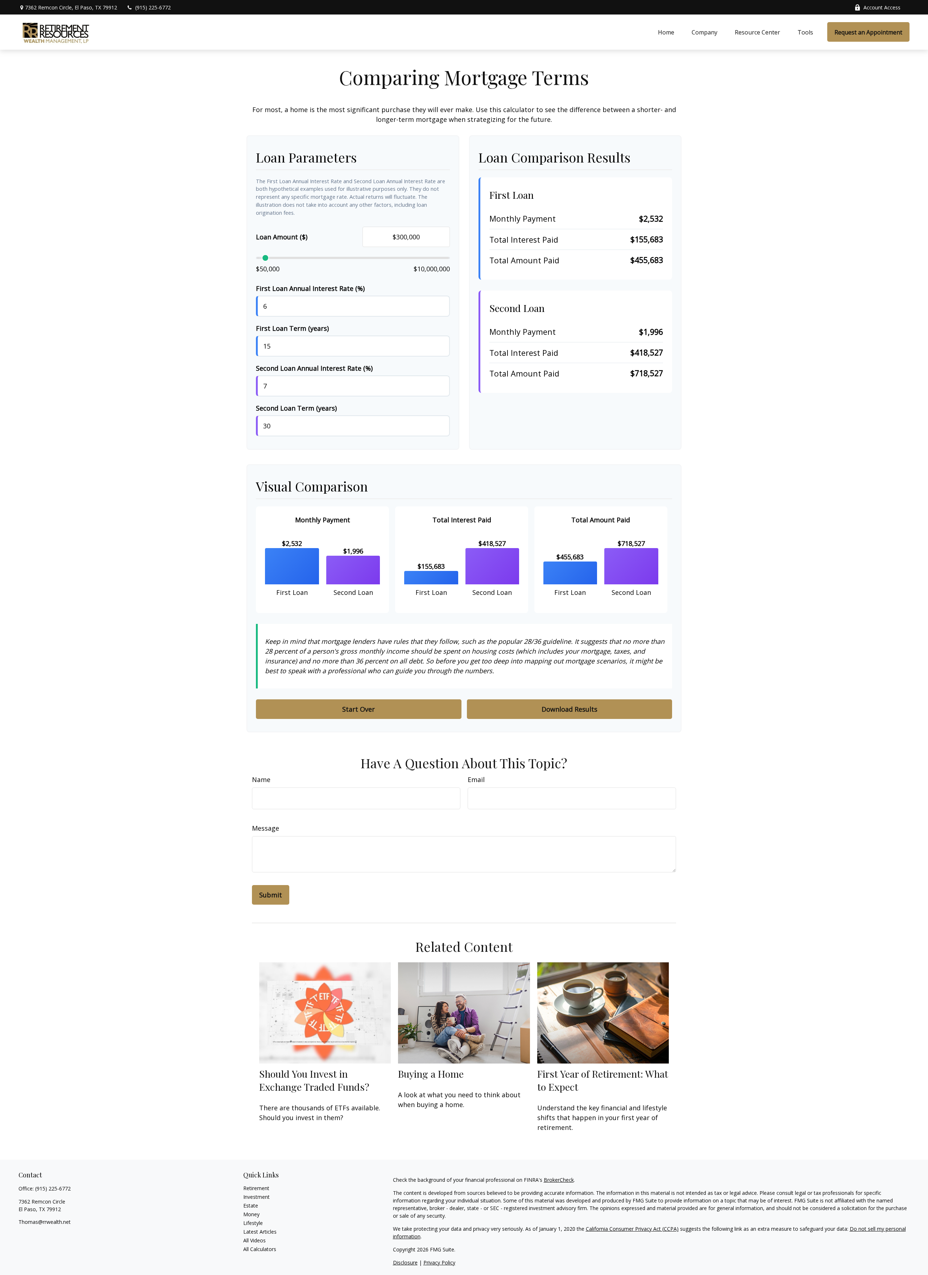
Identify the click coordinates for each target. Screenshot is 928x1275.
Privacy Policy (439, 1262)
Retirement (256, 1188)
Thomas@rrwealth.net (44, 1221)
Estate (250, 1205)
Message (265, 828)
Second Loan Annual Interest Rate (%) (314, 368)
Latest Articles (260, 1231)
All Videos (254, 1240)
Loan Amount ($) (281, 237)
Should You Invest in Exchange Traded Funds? (314, 1080)
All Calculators (259, 1249)
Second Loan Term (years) (296, 408)
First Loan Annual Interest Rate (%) (310, 288)
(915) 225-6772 (153, 7)
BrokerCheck (559, 1179)
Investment (256, 1196)
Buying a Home (431, 1073)
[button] (666, 32)
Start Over (358, 709)
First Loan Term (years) (292, 328)
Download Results (569, 709)
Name (261, 779)
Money (251, 1214)
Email (476, 779)
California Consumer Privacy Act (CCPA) (632, 1228)
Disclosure (405, 1262)
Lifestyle (253, 1223)
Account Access (881, 7)
